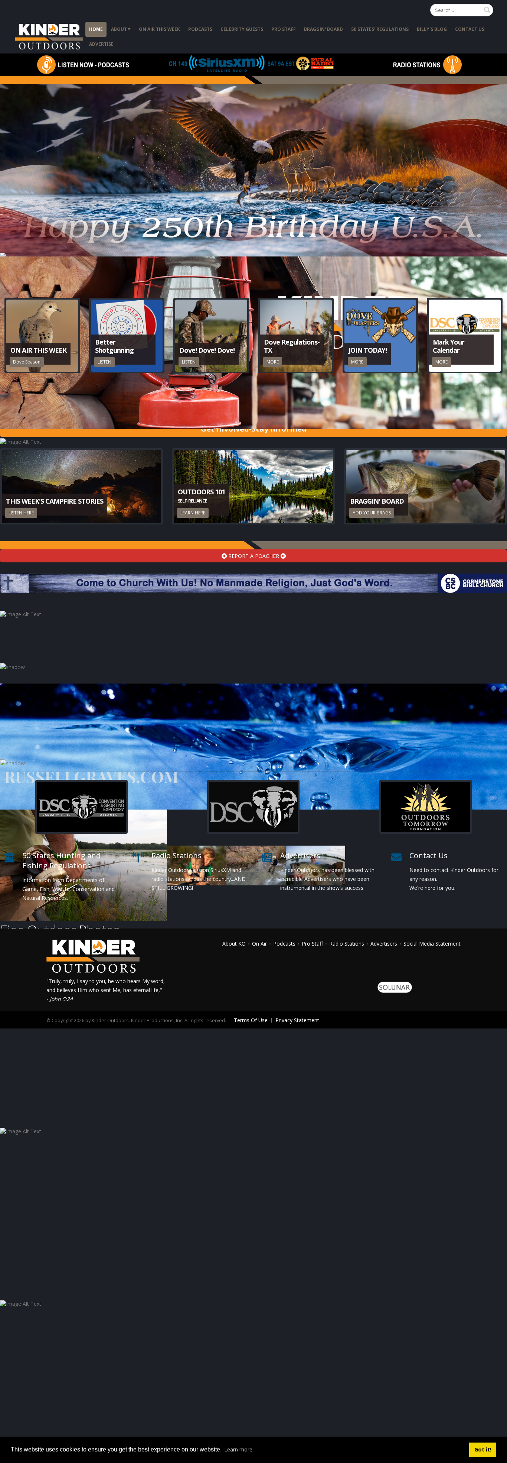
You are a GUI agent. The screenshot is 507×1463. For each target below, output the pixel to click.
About (119, 29)
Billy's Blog (432, 29)
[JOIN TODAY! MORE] (380, 335)
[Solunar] (394, 986)
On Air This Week (159, 29)
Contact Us (469, 29)
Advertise (101, 44)
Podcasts (200, 29)
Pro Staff (283, 29)
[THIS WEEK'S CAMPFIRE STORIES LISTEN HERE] (81, 486)
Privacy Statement (297, 1020)
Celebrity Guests (241, 29)
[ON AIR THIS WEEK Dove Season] (42, 335)
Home (96, 29)
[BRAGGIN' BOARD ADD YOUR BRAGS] (425, 486)
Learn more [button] (238, 1449)
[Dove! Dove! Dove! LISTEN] (211, 335)
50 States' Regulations (380, 29)
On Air (259, 943)
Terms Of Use (251, 1020)
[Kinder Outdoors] (50, 36)
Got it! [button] (482, 1449)
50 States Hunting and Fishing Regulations (61, 860)
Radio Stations (176, 855)
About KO (234, 943)
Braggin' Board (323, 29)
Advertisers (300, 855)
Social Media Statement (432, 943)
